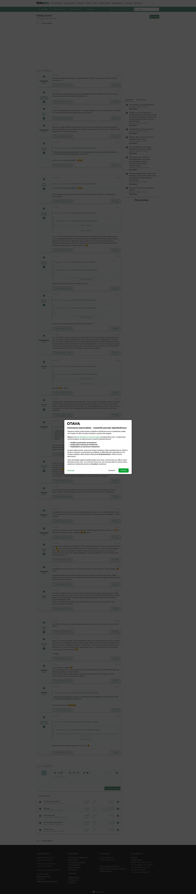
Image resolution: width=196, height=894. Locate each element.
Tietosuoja (70, 470)
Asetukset (111, 470)
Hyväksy (124, 470)
